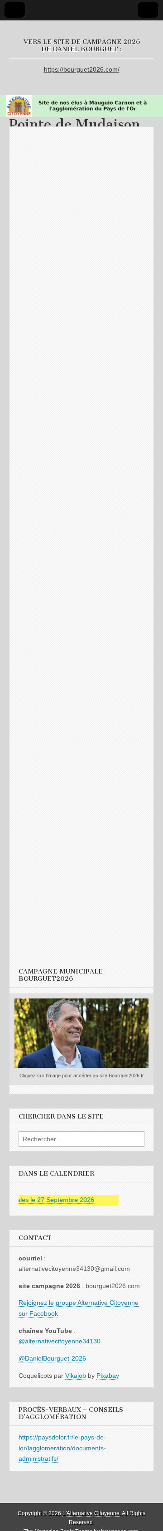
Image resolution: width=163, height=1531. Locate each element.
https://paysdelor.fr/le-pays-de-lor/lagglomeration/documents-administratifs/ (62, 1448)
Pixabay (107, 1375)
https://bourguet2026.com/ (82, 69)
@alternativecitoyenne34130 (60, 1341)
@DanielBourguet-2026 (52, 1358)
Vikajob (75, 1375)
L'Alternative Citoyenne (91, 1513)
